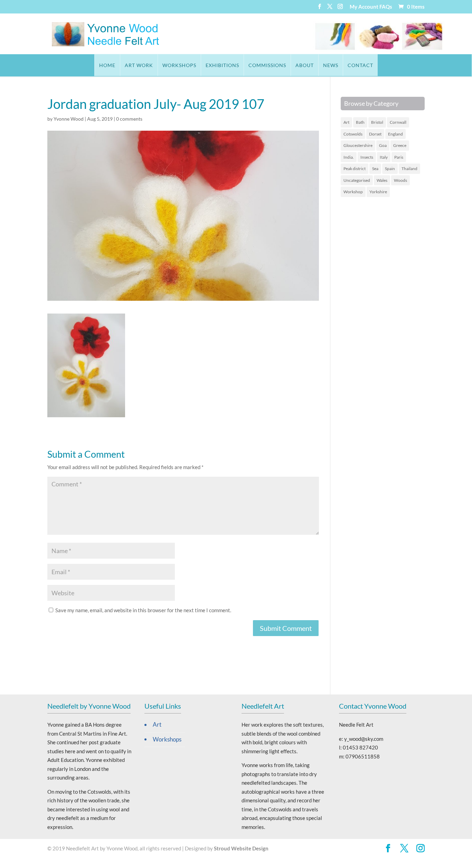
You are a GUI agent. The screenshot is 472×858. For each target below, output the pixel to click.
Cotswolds (352, 134)
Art (346, 122)
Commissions (267, 65)
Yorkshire (378, 191)
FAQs (385, 7)
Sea (375, 168)
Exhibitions (222, 65)
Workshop (353, 191)
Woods (400, 180)
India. (348, 157)
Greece (399, 145)
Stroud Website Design (241, 848)
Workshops (179, 65)
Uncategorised (356, 180)
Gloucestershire (357, 145)
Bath (360, 122)
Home (107, 65)
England (395, 134)
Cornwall (398, 122)
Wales (382, 180)
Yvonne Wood (69, 119)
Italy (384, 157)
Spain (390, 168)
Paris (398, 157)
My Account (364, 7)
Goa (383, 145)
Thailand (409, 168)
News (330, 65)
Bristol (377, 122)
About (304, 65)
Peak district (354, 168)
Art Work (139, 65)
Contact (360, 65)
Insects (366, 157)
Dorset (375, 134)
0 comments (129, 119)
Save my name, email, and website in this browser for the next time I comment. (143, 610)
